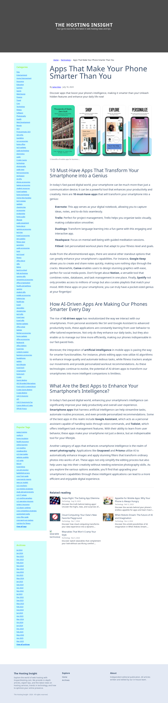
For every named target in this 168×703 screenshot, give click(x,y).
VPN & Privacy (22, 408)
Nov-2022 (20, 591)
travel (19, 305)
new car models (22, 482)
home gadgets (22, 336)
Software (20, 113)
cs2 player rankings (24, 508)
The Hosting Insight (84, 25)
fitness (19, 257)
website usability (23, 457)
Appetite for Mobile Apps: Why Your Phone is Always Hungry (132, 500)
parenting (20, 245)
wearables (20, 308)
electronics (21, 154)
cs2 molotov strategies (25, 489)
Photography (21, 116)
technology (21, 163)
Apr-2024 (20, 588)
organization (21, 371)
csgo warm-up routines (25, 520)
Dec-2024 (20, 629)
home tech (20, 374)
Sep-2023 (20, 600)
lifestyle (19, 220)
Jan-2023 (20, 581)
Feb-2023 (20, 607)
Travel (19, 100)
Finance (19, 97)
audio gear (20, 169)
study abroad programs (25, 492)
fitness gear (21, 242)
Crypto (19, 377)
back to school (22, 270)
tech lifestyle (21, 364)
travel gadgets (22, 191)
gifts (18, 264)
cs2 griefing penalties (24, 498)
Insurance (20, 81)
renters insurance (23, 504)
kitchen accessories (24, 333)
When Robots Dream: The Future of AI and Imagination (134, 516)
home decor (21, 226)
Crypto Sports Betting (24, 390)
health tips (20, 302)
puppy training (22, 432)
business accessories (24, 355)
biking (19, 267)
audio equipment (23, 223)
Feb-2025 (20, 632)
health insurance (23, 441)
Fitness (19, 110)
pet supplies (21, 239)
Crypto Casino (22, 160)
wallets (19, 361)
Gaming (19, 88)
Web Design (21, 94)
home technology (23, 195)
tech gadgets (21, 147)
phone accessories (23, 182)
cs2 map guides (22, 454)
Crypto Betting (22, 393)
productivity (21, 213)
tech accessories (23, 173)
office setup (21, 327)
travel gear (21, 317)
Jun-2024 (20, 625)
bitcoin (19, 464)
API (18, 399)
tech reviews (21, 201)
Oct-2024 (20, 622)
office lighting (21, 346)
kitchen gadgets (22, 324)
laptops (19, 330)
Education (20, 84)
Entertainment (22, 75)
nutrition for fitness (23, 523)
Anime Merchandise (24, 198)
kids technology (22, 273)
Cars (18, 103)
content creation (22, 352)
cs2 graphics (21, 448)
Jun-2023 (20, 613)
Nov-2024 (20, 566)
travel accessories (23, 235)
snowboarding (22, 451)
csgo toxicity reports (24, 479)
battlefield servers (23, 473)
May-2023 (20, 603)
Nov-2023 (20, 556)
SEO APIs (20, 135)
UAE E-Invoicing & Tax (25, 402)
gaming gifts (21, 276)
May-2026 (20, 635)
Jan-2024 (20, 553)
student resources (23, 188)
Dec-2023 (20, 559)
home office (21, 144)
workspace (20, 176)
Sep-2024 (20, 585)
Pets (18, 72)
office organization (23, 283)
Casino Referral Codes (25, 405)
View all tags (22, 526)
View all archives (23, 644)
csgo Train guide (22, 476)
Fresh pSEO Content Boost (26, 386)
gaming (19, 289)
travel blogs (21, 467)
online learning (22, 445)
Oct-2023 (20, 575)
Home (56, 60)
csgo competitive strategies (27, 511)
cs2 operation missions (25, 501)
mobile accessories (24, 295)
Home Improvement (24, 78)
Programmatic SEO (23, 132)
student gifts (21, 292)
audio (19, 157)
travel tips (20, 349)
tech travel (20, 254)
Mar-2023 (20, 569)
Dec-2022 (20, 597)
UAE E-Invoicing (22, 396)
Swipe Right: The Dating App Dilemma (80, 498)
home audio (21, 217)
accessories (21, 210)
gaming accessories (24, 229)
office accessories (23, 339)
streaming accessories (25, 280)
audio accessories (23, 248)
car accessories (22, 141)
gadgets (19, 204)
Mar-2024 (20, 619)
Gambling (20, 138)
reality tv (20, 435)
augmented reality (23, 514)
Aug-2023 (20, 610)
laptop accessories (23, 185)
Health (19, 119)
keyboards (20, 342)
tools (18, 251)
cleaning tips (21, 207)
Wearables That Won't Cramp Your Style (79, 533)
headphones (21, 358)
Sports (19, 91)
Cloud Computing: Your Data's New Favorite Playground (79, 516)
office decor (21, 261)
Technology (66, 60)
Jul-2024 (19, 550)
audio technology (23, 151)
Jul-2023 (19, 594)
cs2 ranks (20, 460)
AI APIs (19, 179)
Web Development (23, 122)
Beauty (19, 125)
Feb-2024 (20, 563)
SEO (18, 129)
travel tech (20, 368)
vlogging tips (21, 311)
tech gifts (20, 314)
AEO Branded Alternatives (26, 383)
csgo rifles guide (22, 517)
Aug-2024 (20, 572)
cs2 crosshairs (22, 486)
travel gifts (20, 320)
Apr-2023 (20, 616)
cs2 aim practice (22, 470)
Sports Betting (22, 380)
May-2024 (20, 578)
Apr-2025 (20, 638)
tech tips (20, 232)
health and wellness (24, 286)
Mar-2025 (20, 641)
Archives (66, 680)
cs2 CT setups (22, 495)
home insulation (22, 438)
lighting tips (21, 298)
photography (21, 166)
